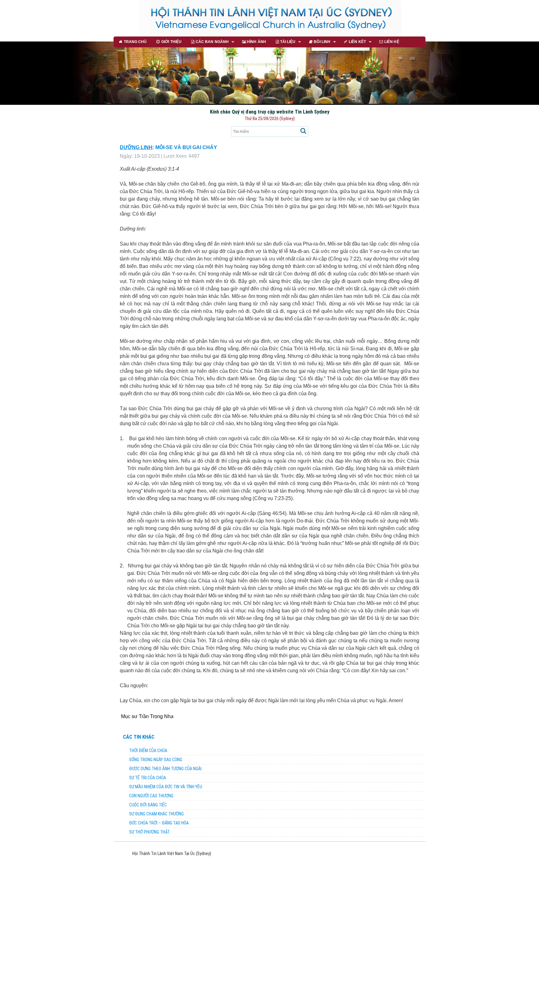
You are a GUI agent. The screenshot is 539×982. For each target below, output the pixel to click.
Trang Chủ (135, 42)
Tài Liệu (282, 42)
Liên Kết (352, 42)
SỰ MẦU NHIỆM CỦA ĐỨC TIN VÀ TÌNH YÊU (165, 786)
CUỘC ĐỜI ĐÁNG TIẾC (148, 804)
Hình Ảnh (256, 42)
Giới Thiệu (171, 42)
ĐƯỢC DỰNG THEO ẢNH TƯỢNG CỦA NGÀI (165, 768)
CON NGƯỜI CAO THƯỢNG (151, 795)
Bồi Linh (317, 42)
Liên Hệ (391, 42)
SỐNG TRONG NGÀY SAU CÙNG (155, 759)
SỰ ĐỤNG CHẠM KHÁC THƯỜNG (156, 813)
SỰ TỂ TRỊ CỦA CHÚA (147, 777)
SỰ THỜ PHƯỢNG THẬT (149, 831)
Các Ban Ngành (207, 42)
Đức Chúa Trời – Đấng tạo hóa (159, 822)
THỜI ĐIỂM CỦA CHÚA (148, 750)
